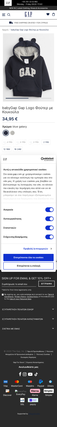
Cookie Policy (32, 297)
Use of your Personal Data (20, 299)
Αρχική (5, 30)
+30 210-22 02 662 (30, 2)
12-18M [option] (7, 149)
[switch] (49, 219)
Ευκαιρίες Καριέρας (28, 357)
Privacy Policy (20, 297)
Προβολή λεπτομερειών (35, 248)
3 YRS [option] (36, 142)
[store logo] (28, 15)
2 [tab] (39, 98)
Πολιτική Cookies (43, 354)
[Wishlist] (47, 15)
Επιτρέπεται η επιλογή (28, 266)
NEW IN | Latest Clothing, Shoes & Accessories (28, 8)
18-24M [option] (17, 149)
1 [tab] (17, 98)
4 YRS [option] (9, 142)
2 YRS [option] (46, 142)
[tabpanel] (28, 67)
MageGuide (34, 414)
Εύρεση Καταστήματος (35, 362)
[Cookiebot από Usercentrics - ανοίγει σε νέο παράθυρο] (41, 159)
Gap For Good (18, 362)
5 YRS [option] (22, 142)
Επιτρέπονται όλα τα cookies (28, 257)
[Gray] (12, 133)
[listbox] (28, 147)
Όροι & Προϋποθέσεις (36, 351)
